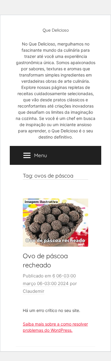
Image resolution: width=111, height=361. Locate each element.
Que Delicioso (56, 30)
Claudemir (33, 291)
